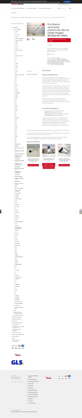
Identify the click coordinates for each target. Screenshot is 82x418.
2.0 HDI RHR (17, 92)
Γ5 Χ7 (16, 290)
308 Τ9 (16, 127)
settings (58, 2)
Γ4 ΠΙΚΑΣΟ (17, 286)
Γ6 (15, 292)
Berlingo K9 (17, 174)
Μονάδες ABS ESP (18, 303)
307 (15, 115)
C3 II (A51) (17, 215)
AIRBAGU (17, 146)
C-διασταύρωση (18, 198)
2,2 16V (16, 89)
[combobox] (64, 4)
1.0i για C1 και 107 (19, 55)
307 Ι (16, 121)
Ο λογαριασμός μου (32, 390)
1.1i (15, 57)
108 (15, 83)
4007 (16, 128)
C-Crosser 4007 (18, 193)
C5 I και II (17, 234)
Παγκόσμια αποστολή (33, 396)
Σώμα (62, 62)
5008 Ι (16, 136)
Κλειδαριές (67, 61)
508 (15, 138)
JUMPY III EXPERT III (19, 256)
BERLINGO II (17, 158)
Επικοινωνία (31, 383)
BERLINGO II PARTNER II (19, 161)
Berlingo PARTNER (18, 176)
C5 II (16, 236)
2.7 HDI (16, 96)
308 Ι (16, 125)
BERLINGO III (17, 166)
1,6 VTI (16, 46)
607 (15, 140)
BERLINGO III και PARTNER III (18, 172)
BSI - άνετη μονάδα (19, 188)
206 (15, 100)
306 (15, 113)
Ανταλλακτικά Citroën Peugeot (17, 8)
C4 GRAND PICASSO (19, 221)
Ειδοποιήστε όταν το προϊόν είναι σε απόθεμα (57, 40)
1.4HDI (16, 67)
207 (15, 102)
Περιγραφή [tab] (29, 71)
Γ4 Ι (16, 282)
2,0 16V (16, 85)
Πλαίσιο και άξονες (17, 332)
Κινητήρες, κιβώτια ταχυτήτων (17, 330)
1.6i (15, 72)
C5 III (16, 237)
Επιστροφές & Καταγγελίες (45, 8)
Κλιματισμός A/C (18, 301)
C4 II (16, 223)
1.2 (15, 59)
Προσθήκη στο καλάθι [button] (33, 165)
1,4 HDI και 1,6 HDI (18, 40)
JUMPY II (16, 254)
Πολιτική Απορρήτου (32, 379)
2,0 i (16, 87)
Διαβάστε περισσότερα (49, 167)
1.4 (15, 61)
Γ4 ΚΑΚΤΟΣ (17, 284)
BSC (16, 186)
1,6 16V (16, 44)
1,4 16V (16, 36)
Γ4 (15, 280)
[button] (43, 24)
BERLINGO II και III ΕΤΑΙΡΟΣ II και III (18, 164)
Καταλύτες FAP (16, 324)
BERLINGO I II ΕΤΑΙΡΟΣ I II (19, 151)
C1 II (16, 200)
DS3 (16, 247)
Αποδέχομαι (67, 1)
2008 (16, 98)
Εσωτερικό (15, 320)
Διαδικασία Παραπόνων (33, 381)
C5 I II (16, 232)
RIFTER (16, 260)
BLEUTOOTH (17, 181)
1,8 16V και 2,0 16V (18, 50)
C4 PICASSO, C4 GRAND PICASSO (18, 228)
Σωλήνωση (17, 305)
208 (15, 104)
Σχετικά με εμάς (32, 403)
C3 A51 (16, 210)
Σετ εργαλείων (16, 336)
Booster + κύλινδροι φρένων (19, 184)
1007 (16, 77)
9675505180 (56, 64)
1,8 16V (16, 48)
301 (33, 17)
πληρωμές (30, 400)
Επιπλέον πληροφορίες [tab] (32, 74)
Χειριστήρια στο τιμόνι (18, 315)
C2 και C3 (17, 204)
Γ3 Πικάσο (17, 275)
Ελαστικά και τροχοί (17, 317)
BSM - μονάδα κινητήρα (18, 191)
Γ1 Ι (16, 268)
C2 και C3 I (17, 206)
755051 (52, 64)
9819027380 (61, 64)
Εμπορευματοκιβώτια (17, 318)
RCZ (16, 258)
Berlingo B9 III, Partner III (19, 148)
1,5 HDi (16, 42)
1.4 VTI (16, 65)
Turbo (15, 310)
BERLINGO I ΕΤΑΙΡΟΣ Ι (19, 153)
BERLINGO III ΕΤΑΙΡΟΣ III (19, 169)
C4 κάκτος (17, 230)
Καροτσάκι (30, 385)
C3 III (16, 219)
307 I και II (17, 117)
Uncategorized (21, 17)
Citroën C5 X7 (17, 245)
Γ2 (15, 272)
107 (15, 79)
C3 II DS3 (17, 217)
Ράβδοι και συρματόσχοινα (18, 334)
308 (15, 123)
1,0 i (16, 32)
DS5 (16, 251)
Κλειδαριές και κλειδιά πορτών (54, 62)
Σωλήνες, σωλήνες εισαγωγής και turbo (60, 60)
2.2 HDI (16, 94)
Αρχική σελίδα (15, 17)
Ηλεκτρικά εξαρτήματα (60, 61)
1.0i (15, 53)
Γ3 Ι (16, 273)
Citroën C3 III (17, 243)
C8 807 (16, 239)
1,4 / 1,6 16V (17, 34)
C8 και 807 (17, 241)
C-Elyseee (17, 196)
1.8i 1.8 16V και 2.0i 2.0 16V (19, 75)
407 (15, 132)
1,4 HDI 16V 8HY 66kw (19, 38)
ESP (16, 253)
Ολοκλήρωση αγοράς (33, 392)
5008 (16, 134)
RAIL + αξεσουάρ (28, 17)
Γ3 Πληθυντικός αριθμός (18, 278)
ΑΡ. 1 (16, 266)
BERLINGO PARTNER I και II (19, 179)
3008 (16, 108)
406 (15, 130)
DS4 (16, 249)
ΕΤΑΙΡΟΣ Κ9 (17, 299)
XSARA (16, 262)
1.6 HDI (16, 70)
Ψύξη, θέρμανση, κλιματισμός (16, 341)
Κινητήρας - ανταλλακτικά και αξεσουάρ (18, 327)
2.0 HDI (16, 91)
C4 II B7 (16, 225)
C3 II (16, 214)
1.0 (15, 51)
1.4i (15, 69)
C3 (15, 208)
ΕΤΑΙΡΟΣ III (17, 297)
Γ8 (15, 294)
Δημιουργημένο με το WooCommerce (29, 411)
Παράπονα (30, 398)
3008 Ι (16, 109)
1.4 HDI (16, 63)
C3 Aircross (17, 212)
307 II (16, 119)
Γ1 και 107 (17, 270)
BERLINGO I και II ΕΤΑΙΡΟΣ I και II (18, 156)
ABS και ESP (17, 144)
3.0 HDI (16, 106)
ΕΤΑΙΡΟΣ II (17, 295)
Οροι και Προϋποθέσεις (31, 8)
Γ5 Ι (16, 288)
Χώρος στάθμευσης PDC (19, 308)
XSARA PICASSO (18, 264)
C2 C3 (16, 202)
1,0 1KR (16, 31)
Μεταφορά (13, 12)
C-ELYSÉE (58, 59)
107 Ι (16, 81)
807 (15, 142)
